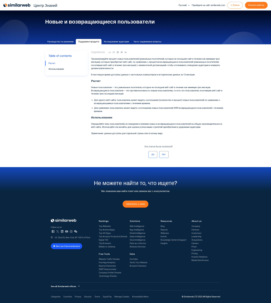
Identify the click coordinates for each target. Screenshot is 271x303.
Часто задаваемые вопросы (147, 41)
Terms (97, 297)
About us (196, 221)
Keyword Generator (107, 266)
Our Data (134, 259)
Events (164, 236)
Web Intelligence (137, 226)
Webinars (165, 233)
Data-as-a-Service (138, 243)
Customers (196, 233)
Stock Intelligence (137, 240)
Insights (164, 243)
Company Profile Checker (110, 273)
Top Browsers (105, 243)
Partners (195, 230)
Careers (195, 243)
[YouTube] (66, 231)
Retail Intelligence (137, 233)
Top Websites (105, 226)
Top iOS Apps (105, 233)
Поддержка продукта (88, 41)
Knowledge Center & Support (173, 240)
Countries (67, 297)
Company (196, 226)
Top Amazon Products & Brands (113, 236)
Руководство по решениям (60, 41)
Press (194, 247)
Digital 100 (103, 240)
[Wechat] (75, 231)
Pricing (195, 253)
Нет (164, 154)
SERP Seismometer (107, 269)
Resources (166, 221)
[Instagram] (71, 231)
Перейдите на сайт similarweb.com (208, 5)
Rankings (104, 221)
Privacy (78, 297)
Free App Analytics (107, 262)
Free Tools (104, 253)
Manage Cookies (121, 297)
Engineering (197, 250)
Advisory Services (138, 247)
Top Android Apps (107, 230)
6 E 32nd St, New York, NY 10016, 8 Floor (72, 237)
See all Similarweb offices (63, 286)
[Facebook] (117, 52)
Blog (163, 226)
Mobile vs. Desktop (107, 247)
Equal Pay (107, 297)
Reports (164, 230)
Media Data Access (200, 260)
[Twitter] (57, 231)
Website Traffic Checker (109, 259)
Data (132, 253)
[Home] (72, 220)
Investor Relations (199, 257)
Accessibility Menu (140, 297)
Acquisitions (197, 240)
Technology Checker (108, 276)
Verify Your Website (138, 262)
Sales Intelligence (137, 236)
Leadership (196, 236)
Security (87, 297)
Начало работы (256, 5)
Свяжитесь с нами (135, 204)
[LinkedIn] (125, 52)
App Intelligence (137, 230)
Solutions (135, 221)
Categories (56, 297)
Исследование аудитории (116, 41)
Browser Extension (138, 266)
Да (152, 154)
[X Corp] (121, 52)
